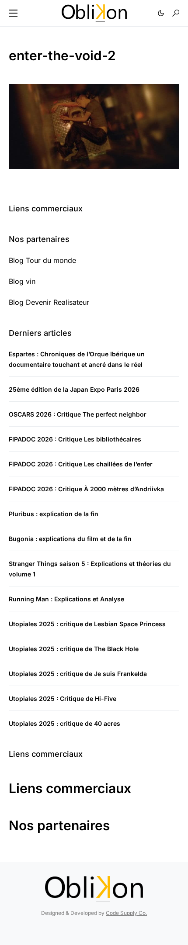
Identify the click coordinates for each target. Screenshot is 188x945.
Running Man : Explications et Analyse (66, 599)
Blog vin (22, 281)
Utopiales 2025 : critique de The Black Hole (74, 648)
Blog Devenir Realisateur (49, 302)
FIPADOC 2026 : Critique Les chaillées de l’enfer (81, 464)
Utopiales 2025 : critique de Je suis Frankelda (78, 673)
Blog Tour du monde (42, 260)
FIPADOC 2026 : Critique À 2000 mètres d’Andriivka (86, 489)
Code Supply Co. (126, 913)
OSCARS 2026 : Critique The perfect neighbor (77, 414)
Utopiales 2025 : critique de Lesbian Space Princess (87, 624)
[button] (13, 13)
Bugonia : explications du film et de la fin (70, 538)
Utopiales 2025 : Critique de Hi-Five (62, 698)
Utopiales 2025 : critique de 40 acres (64, 723)
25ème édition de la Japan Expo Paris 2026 (74, 389)
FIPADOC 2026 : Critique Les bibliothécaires (75, 439)
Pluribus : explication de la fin (53, 513)
